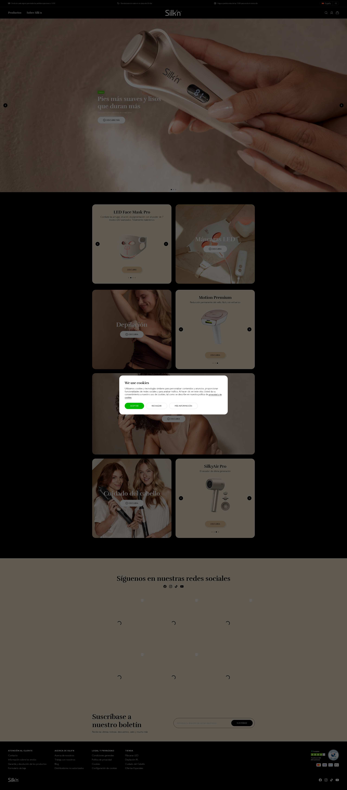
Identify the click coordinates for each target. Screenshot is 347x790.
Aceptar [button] (134, 406)
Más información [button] (183, 406)
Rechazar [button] (157, 406)
